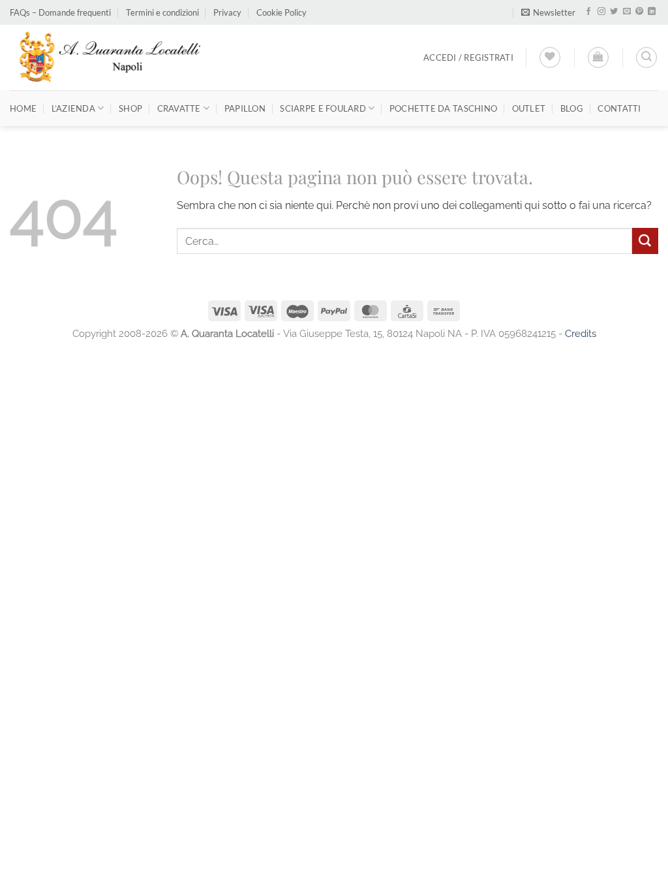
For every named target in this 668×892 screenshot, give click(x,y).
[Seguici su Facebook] (588, 11)
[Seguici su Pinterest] (639, 11)
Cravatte (179, 108)
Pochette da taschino (443, 108)
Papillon (245, 108)
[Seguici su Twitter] (614, 11)
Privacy (227, 12)
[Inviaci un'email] (627, 11)
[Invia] (645, 241)
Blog (571, 108)
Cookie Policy (281, 12)
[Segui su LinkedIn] (652, 11)
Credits (580, 333)
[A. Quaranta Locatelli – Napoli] (108, 57)
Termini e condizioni (162, 12)
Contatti (619, 108)
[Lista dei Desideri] (549, 57)
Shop (130, 108)
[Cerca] (646, 57)
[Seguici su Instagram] (601, 11)
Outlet (529, 108)
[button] (548, 13)
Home (23, 108)
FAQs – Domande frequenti (60, 12)
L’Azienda (73, 108)
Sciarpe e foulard (322, 108)
